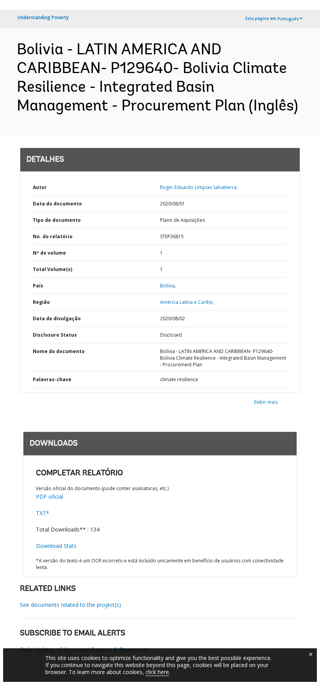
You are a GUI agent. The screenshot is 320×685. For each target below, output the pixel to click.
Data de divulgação (57, 318)
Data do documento (57, 203)
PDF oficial (49, 496)
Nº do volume (49, 253)
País (38, 285)
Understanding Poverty (43, 17)
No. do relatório (53, 236)
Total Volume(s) (52, 269)
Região (41, 302)
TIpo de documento (57, 220)
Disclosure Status (55, 335)
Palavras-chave (52, 379)
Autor (40, 187)
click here (157, 672)
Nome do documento (59, 351)
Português (288, 18)
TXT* (42, 513)
